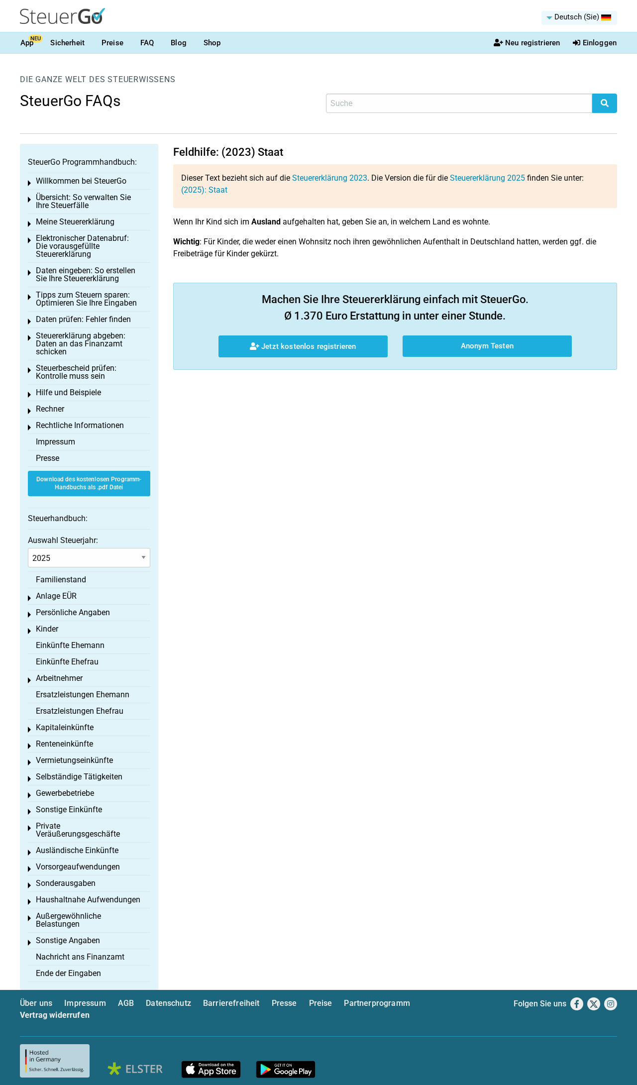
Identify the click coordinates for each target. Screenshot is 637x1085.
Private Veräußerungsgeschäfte (78, 830)
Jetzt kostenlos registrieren (307, 346)
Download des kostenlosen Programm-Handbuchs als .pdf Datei (88, 483)
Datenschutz (168, 1003)
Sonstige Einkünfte (69, 809)
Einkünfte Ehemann (70, 645)
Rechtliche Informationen (80, 425)
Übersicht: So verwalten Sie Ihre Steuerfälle (83, 201)
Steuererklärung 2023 (329, 178)
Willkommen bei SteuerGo (81, 181)
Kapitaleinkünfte (65, 727)
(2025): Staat (204, 190)
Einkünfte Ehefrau (67, 661)
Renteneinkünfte (64, 744)
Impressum (55, 441)
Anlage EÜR (56, 596)
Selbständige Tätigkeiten (79, 776)
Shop (212, 42)
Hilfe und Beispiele (68, 392)
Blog (179, 42)
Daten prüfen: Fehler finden (83, 319)
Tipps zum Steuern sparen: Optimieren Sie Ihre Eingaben (86, 299)
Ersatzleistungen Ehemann (82, 694)
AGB (126, 1003)
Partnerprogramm (377, 1003)
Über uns (36, 1003)
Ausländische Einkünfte (77, 850)
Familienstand (61, 579)
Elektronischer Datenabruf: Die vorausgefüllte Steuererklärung (82, 246)
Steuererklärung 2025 (487, 178)
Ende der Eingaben (68, 973)
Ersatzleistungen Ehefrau (79, 711)
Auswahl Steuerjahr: (63, 540)
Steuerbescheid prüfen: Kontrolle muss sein (76, 372)
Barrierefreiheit (231, 1003)
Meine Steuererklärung (75, 221)
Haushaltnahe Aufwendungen (88, 899)
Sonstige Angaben (68, 940)
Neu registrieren (532, 42)
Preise (112, 42)
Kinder (47, 629)
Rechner (50, 409)
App (26, 42)
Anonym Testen (487, 345)
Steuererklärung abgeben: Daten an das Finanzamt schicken (80, 343)
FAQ (147, 42)
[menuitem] (579, 18)
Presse (47, 458)
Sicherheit (67, 42)
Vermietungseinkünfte (74, 760)
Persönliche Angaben (73, 612)
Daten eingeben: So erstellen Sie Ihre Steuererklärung (85, 274)
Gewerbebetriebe (65, 793)
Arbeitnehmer (59, 678)
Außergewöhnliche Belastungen (68, 920)
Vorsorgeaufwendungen (78, 866)
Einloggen (600, 42)
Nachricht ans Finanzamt (80, 957)
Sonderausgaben (66, 883)
